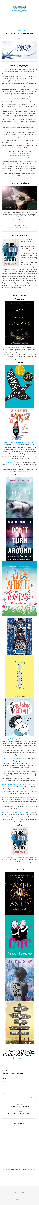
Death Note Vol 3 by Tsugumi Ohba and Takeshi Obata (19, 784)
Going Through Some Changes (19, 153)
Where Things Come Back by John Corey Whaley (19, 442)
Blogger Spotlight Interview (19, 225)
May (4, 1093)
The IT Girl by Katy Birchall (11, 462)
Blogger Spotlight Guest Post (19, 227)
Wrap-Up (22, 30)
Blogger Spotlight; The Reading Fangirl (19, 223)
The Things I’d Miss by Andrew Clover (14, 739)
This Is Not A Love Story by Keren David (15, 857)
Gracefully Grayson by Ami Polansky (13, 797)
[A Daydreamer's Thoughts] (19, 9)
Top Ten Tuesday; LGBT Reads (19, 158)
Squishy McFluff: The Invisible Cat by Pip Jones (16, 812)
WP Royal (23, 1193)
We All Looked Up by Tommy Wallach (13, 347)
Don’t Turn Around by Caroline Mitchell (15, 758)
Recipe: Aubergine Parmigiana (19, 155)
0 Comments (33, 1098)
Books (16, 30)
